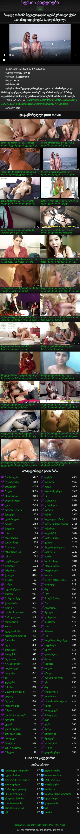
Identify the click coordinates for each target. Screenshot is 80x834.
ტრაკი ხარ (11, 603)
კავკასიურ (50, 645)
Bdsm (8, 626)
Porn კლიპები (52, 780)
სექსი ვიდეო (51, 798)
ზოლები (9, 528)
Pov (49, 100)
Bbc (46, 603)
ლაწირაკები (59, 100)
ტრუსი (47, 556)
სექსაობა (49, 104)
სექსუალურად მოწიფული (58, 524)
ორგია (48, 668)
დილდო (9, 608)
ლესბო (9, 580)
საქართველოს (13, 747)
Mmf (46, 626)
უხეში (47, 724)
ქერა (65, 104)
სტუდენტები (51, 691)
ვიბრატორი (11, 622)
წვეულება (49, 738)
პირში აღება (11, 477)
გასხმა (8, 524)
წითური (9, 594)
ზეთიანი (48, 663)
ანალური (49, 552)
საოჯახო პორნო (53, 775)
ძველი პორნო (12, 775)
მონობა (48, 631)
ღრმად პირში (52, 566)
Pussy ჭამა (11, 654)
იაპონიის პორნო (14, 803)
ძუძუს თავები (12, 668)
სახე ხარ (9, 687)
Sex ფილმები (12, 784)
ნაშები (47, 514)
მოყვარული (51, 570)
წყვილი (48, 612)
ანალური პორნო (14, 798)
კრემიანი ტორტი (14, 612)
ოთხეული (10, 738)
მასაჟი (47, 729)
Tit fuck (48, 747)
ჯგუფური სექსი (13, 631)
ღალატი (9, 696)
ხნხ (46, 808)
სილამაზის (50, 533)
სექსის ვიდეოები (40, 2)
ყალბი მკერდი (13, 729)
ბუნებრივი (10, 570)
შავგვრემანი (12, 482)
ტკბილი (9, 575)
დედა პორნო (51, 803)
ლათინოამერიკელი (55, 701)
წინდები (9, 752)
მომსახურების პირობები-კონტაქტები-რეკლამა (40, 825)
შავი (46, 589)
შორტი (48, 659)
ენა (46, 682)
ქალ (46, 719)
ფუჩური (48, 477)
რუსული (9, 701)
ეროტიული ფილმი (15, 636)
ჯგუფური (10, 682)
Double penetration (15, 691)
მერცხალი (11, 650)
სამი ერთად (11, 538)
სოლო (48, 575)
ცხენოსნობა (11, 496)
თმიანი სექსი (51, 784)
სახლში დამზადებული (31, 104)
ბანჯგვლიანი (51, 538)
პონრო (48, 812)
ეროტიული (50, 743)
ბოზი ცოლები (12, 617)
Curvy (47, 650)
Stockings (10, 547)
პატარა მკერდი (10, 104)
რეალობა (10, 659)
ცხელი (48, 542)
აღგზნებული (12, 561)
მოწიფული (50, 715)
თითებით (10, 566)
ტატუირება (50, 608)
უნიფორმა (50, 733)
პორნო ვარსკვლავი (55, 580)
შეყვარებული (12, 589)
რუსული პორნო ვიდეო (17, 780)
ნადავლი (71, 100)
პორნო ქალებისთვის (16, 789)
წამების (9, 710)
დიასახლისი (51, 654)
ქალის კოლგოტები (15, 715)
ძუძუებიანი (11, 486)
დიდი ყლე (50, 584)
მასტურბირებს (13, 552)
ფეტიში (9, 724)
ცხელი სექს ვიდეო (15, 794)
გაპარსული (50, 505)
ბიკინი (47, 705)
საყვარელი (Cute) (54, 519)
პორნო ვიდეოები (14, 808)
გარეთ (8, 584)
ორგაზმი (10, 673)
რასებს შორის (52, 598)
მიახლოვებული (13, 598)
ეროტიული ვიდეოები (17, 770)
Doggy (30, 100)
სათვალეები (51, 710)
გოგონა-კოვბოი (13, 510)
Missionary (40, 100)
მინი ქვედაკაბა (13, 733)
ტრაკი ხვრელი (13, 663)
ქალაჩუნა (10, 719)
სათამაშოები (12, 542)
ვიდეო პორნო (52, 770)
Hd (46, 496)
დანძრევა (49, 622)
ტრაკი (58, 104)
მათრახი (10, 640)
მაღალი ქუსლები (53, 677)
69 (6, 677)
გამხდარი (50, 617)
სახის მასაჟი (51, 561)
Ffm (46, 636)
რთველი (10, 743)
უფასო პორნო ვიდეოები (57, 794)
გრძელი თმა (12, 705)
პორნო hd (50, 789)
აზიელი (48, 510)
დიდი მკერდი (12, 500)
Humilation (50, 696)
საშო (7, 533)
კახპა (8, 556)
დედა (8, 645)
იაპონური (49, 528)
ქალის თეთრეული (54, 547)
